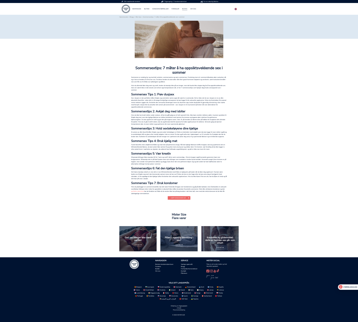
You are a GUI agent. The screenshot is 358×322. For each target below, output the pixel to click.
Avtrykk (179, 308)
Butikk (146, 9)
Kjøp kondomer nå (178, 198)
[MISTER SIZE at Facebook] (208, 271)
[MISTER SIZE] (134, 264)
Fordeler (175, 9)
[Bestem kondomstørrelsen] (340, 287)
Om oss (193, 9)
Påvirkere (184, 273)
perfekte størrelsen (137, 191)
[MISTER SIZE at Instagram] (211, 271)
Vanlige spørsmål (187, 264)
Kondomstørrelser (160, 9)
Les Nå (137, 245)
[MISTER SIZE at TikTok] (218, 271)
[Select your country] (236, 9)
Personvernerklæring (179, 310)
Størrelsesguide (350, 287)
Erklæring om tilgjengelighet (179, 306)
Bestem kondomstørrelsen (164, 264)
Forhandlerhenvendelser (189, 269)
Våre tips (138, 17)
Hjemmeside (136, 9)
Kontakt (183, 271)
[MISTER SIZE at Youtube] (215, 271)
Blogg (184, 9)
